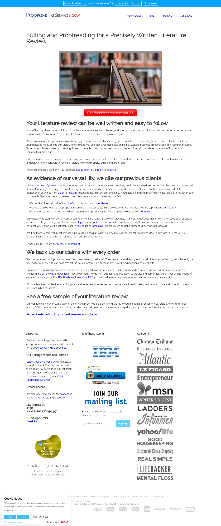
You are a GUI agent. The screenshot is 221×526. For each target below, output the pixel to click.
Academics (122, 3)
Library (135, 496)
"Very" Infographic (99, 496)
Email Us (31, 421)
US (51, 273)
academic (59, 159)
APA (60, 277)
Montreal (146, 211)
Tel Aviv (171, 207)
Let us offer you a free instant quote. (96, 169)
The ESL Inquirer (120, 496)
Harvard (79, 277)
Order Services (134, 15)
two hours (82, 226)
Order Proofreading (75, 3)
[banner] (53, 15)
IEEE (90, 277)
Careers (145, 496)
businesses (42, 397)
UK (43, 273)
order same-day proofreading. (63, 243)
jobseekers (60, 397)
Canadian (78, 501)
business (45, 159)
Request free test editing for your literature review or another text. (62, 314)
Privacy (76, 504)
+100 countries (58, 347)
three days (97, 226)
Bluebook (68, 277)
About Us (167, 15)
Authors (136, 3)
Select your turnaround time (42, 361)
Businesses (151, 3)
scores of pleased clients (51, 185)
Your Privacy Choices (128, 504)
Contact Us (186, 15)
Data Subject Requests (92, 504)
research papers (79, 222)
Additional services (98, 3)
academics (66, 394)
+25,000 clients (38, 347)
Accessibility (111, 504)
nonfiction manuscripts (104, 222)
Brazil (61, 192)
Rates (151, 15)
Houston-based (100, 203)
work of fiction (72, 203)
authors (30, 397)
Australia (72, 192)
